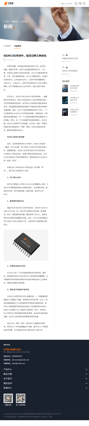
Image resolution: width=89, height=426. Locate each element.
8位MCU (41, 79)
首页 (7, 21)
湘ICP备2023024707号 (52, 414)
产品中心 (8, 369)
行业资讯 (24, 21)
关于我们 (8, 378)
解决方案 (8, 373)
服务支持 (8, 383)
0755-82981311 (12, 349)
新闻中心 (15, 21)
